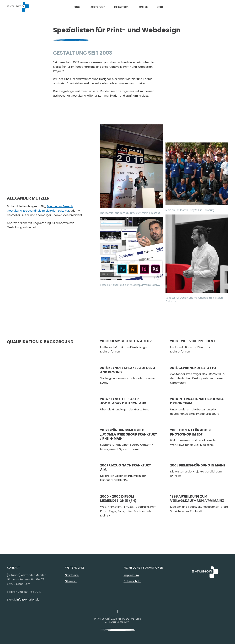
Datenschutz (132, 581)
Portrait (142, 7)
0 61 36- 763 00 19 (29, 592)
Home (76, 7)
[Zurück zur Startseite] (18, 7)
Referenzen (97, 7)
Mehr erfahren (110, 352)
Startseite (72, 575)
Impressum (131, 575)
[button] (117, 611)
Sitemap (71, 581)
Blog (160, 7)
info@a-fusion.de (28, 600)
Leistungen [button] (121, 7)
